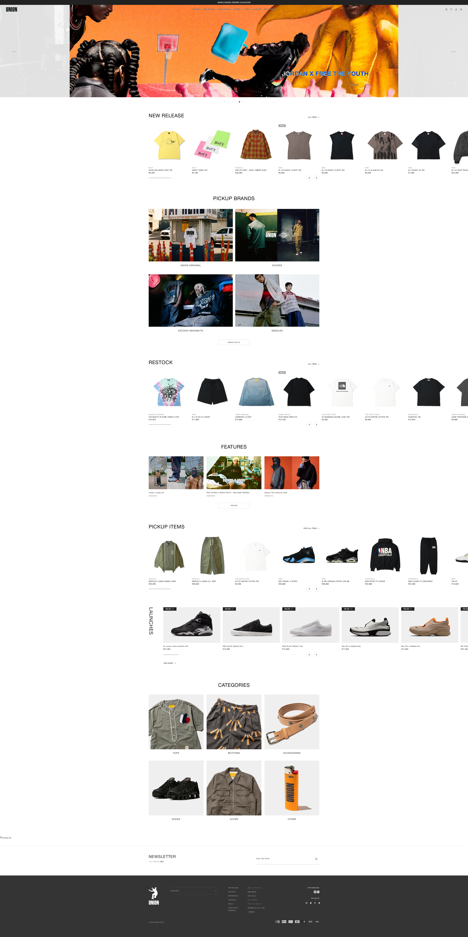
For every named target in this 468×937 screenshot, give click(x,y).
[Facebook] (315, 903)
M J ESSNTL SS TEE (416, 170)
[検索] (446, 9)
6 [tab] (243, 102)
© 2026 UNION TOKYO (156, 922)
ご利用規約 (251, 912)
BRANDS (237, 9)
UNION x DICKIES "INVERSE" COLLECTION (234, 2)
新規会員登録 (252, 892)
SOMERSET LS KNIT (243, 417)
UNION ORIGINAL (224, 9)
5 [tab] (239, 102)
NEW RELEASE (209, 9)
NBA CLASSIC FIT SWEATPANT (420, 581)
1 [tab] (225, 102)
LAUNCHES (257, 9)
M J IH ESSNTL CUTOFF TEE (289, 170)
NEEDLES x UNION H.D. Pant (204, 581)
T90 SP (454, 581)
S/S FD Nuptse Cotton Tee (377, 417)
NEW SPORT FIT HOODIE (375, 581)
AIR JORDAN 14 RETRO (287, 581)
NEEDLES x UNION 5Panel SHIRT (162, 581)
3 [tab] (232, 102)
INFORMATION (233, 896)
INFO (266, 9)
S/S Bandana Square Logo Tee (336, 417)
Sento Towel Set (200, 170)
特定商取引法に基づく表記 (256, 908)
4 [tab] (236, 102)
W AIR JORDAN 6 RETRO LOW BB (335, 581)
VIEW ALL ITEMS (310, 528)
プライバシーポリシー (255, 904)
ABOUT (273, 9)
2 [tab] (228, 102)
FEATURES (196, 9)
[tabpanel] (234, 48)
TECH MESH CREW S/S (287, 417)
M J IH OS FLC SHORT (201, 417)
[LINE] (319, 903)
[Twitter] (311, 903)
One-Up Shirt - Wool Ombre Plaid (250, 170)
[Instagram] (306, 903)
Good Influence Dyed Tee (160, 170)
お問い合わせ (252, 896)
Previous (14, 51)
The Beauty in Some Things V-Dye (164, 417)
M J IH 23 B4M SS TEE (374, 170)
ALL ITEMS (312, 117)
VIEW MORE (354, 85)
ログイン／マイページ (255, 888)
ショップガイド (253, 900)
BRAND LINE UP (234, 342)
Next (453, 51)
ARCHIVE (234, 505)
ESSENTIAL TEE (414, 417)
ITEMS (246, 9)
